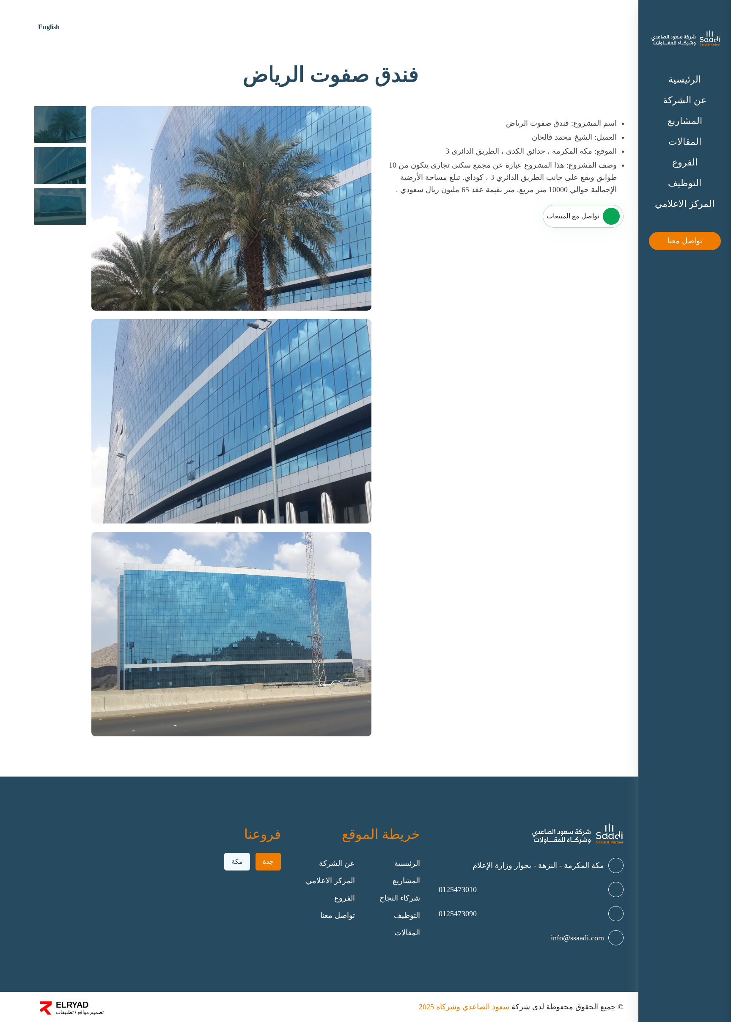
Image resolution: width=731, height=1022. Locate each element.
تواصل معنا (685, 241)
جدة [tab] (268, 861)
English (49, 26)
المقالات (684, 141)
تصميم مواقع (90, 1012)
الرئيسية (684, 79)
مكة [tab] (237, 861)
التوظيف (684, 183)
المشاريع (685, 121)
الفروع (685, 162)
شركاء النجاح (399, 898)
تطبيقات (65, 1012)
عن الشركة (684, 100)
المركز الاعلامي (685, 203)
